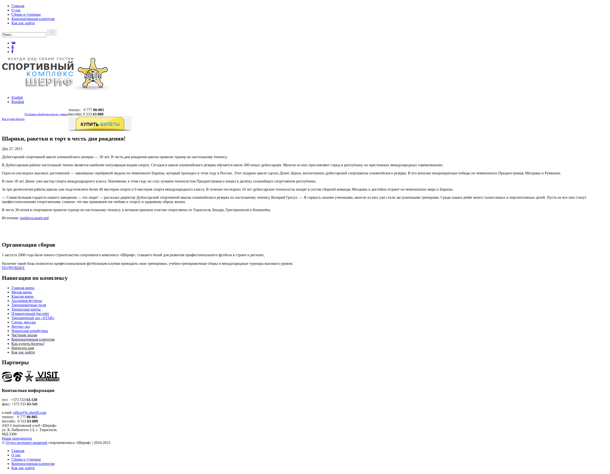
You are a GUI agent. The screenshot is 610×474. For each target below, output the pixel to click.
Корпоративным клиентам (33, 19)
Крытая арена (22, 296)
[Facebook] (12, 52)
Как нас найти (23, 23)
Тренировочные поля (28, 305)
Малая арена (21, 292)
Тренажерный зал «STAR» (33, 318)
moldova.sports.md (34, 218)
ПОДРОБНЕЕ (13, 268)
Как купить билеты (13, 119)
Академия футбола (26, 301)
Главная (17, 6)
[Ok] (12, 47)
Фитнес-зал (20, 326)
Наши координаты (17, 438)
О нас (16, 10)
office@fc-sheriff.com (29, 413)
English (17, 97)
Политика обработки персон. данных (46, 114)
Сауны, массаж (23, 322)
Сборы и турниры (26, 14)
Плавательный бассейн (30, 314)
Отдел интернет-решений (26, 443)
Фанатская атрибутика (29, 331)
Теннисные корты (26, 309)
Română (17, 102)
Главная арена (22, 288)
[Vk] (13, 43)
